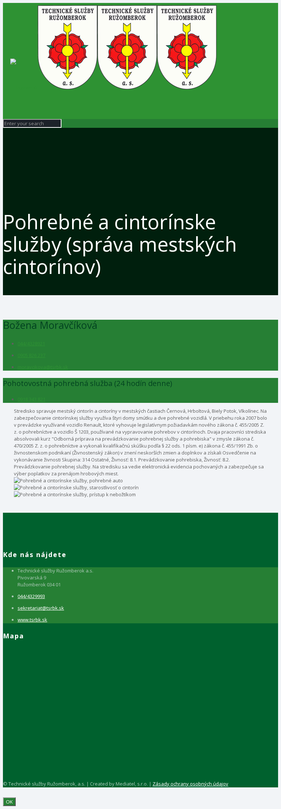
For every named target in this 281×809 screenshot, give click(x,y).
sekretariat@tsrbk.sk (41, 608)
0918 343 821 (31, 399)
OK (9, 801)
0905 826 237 (31, 355)
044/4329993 (31, 596)
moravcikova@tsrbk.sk (43, 367)
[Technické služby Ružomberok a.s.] (113, 87)
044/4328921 (31, 343)
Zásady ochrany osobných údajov (190, 783)
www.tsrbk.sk (32, 619)
